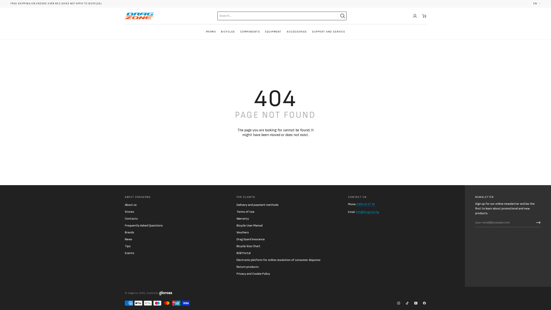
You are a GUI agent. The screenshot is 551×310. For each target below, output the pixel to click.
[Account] (414, 16)
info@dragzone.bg (367, 212)
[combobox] (273, 16)
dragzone (133, 293)
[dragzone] (139, 16)
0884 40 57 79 (366, 204)
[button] (537, 4)
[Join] (537, 222)
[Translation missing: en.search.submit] (342, 16)
